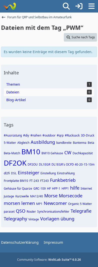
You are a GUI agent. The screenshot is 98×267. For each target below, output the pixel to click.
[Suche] (66, 6)
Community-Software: (49, 259)
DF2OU (33, 164)
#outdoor (49, 135)
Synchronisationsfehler (53, 211)
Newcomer (55, 203)
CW (67, 153)
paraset (9, 211)
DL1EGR (44, 164)
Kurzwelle (22, 196)
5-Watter (10, 143)
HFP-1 (56, 188)
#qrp (60, 135)
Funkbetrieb (63, 180)
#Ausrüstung (13, 135)
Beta (91, 143)
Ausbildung (43, 142)
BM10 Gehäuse (52, 153)
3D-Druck (87, 135)
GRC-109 (39, 188)
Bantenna (79, 143)
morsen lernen (19, 203)
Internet (86, 188)
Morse (51, 196)
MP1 (39, 204)
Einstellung (48, 173)
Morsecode (70, 196)
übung (67, 219)
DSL (14, 173)
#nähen (35, 135)
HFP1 (65, 188)
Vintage (33, 219)
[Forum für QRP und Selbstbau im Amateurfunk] (9, 6)
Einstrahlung (66, 173)
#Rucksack (72, 135)
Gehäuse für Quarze (18, 188)
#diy (26, 135)
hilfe (74, 188)
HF (49, 188)
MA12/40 (36, 196)
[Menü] (91, 6)
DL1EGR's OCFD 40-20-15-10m (73, 164)
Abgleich (23, 143)
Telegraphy (15, 219)
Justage (9, 196)
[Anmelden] (79, 6)
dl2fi (7, 173)
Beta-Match (12, 153)
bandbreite (64, 143)
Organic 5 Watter (80, 204)
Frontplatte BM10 (16, 181)
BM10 (30, 151)
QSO (20, 211)
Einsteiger (28, 173)
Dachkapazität (83, 153)
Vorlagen (49, 219)
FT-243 (34, 181)
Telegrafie (81, 211)
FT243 (44, 181)
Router (31, 211)
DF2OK (15, 163)
